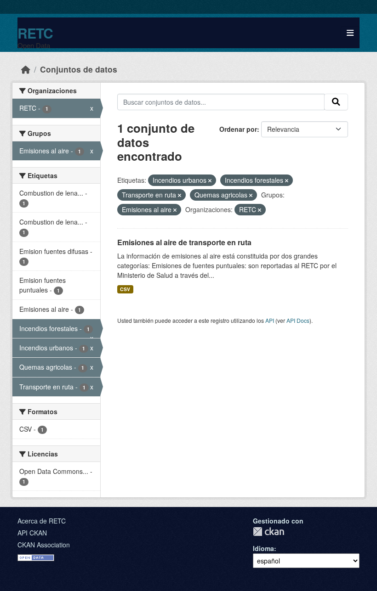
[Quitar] (209, 180)
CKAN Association (43, 544)
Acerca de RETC (41, 520)
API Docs (297, 320)
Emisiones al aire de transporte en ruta (184, 242)
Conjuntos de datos (78, 69)
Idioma (263, 548)
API (269, 320)
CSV (125, 289)
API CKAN (32, 532)
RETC (35, 33)
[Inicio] (25, 69)
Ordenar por (238, 129)
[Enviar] (336, 102)
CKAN (268, 531)
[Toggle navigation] (350, 32)
